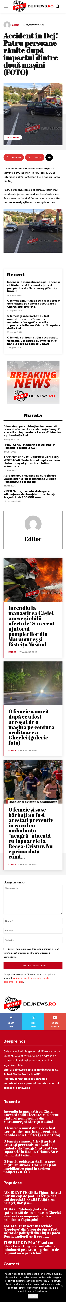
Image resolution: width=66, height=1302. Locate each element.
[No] (61, 1286)
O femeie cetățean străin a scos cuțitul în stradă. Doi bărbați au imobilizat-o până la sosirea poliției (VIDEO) (33, 340)
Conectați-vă (33, 1014)
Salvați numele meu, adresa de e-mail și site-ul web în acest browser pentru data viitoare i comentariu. (31, 952)
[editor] (8, 24)
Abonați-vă (55, 1014)
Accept (33, 1296)
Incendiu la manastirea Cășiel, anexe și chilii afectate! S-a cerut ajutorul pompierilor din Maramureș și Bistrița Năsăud (33, 286)
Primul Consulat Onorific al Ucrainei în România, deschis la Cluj (29, 446)
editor (15, 25)
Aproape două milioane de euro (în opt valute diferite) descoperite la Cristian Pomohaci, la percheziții (30, 478)
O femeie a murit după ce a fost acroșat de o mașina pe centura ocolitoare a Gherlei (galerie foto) (33, 303)
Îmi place (11, 1014)
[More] (49, 157)
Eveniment (13, 137)
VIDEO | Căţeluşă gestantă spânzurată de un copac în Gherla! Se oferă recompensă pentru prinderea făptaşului (32, 1214)
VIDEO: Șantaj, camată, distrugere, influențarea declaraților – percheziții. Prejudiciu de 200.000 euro (30, 494)
